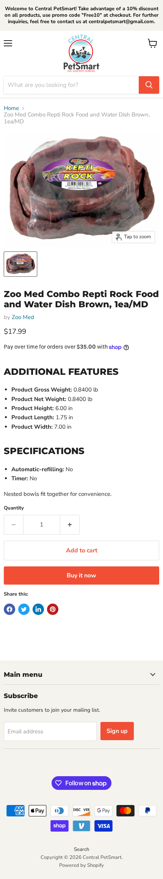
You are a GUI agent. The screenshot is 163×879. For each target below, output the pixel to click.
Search (81, 849)
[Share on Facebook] (9, 609)
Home (11, 108)
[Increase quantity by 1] (70, 525)
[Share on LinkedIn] (38, 609)
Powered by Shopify (81, 865)
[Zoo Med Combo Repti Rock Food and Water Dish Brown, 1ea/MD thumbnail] (20, 264)
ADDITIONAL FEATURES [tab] (61, 371)
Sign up (117, 731)
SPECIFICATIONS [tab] (44, 450)
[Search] (149, 85)
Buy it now (81, 575)
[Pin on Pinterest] (52, 609)
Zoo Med (23, 317)
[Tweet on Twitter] (24, 609)
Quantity (14, 508)
